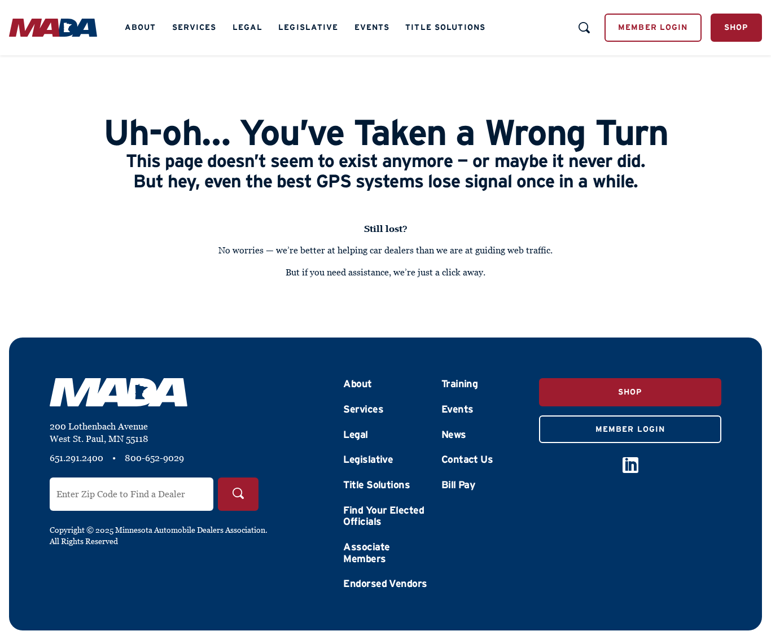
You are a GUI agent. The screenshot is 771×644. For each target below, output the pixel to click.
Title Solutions (445, 27)
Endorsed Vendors (385, 583)
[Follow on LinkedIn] (630, 465)
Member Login (652, 27)
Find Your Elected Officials (383, 516)
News (453, 434)
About (140, 27)
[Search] (238, 494)
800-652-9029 (154, 458)
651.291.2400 (76, 458)
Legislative (308, 27)
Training (459, 383)
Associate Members (366, 552)
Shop (736, 27)
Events (372, 27)
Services (194, 27)
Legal (248, 27)
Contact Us (467, 459)
